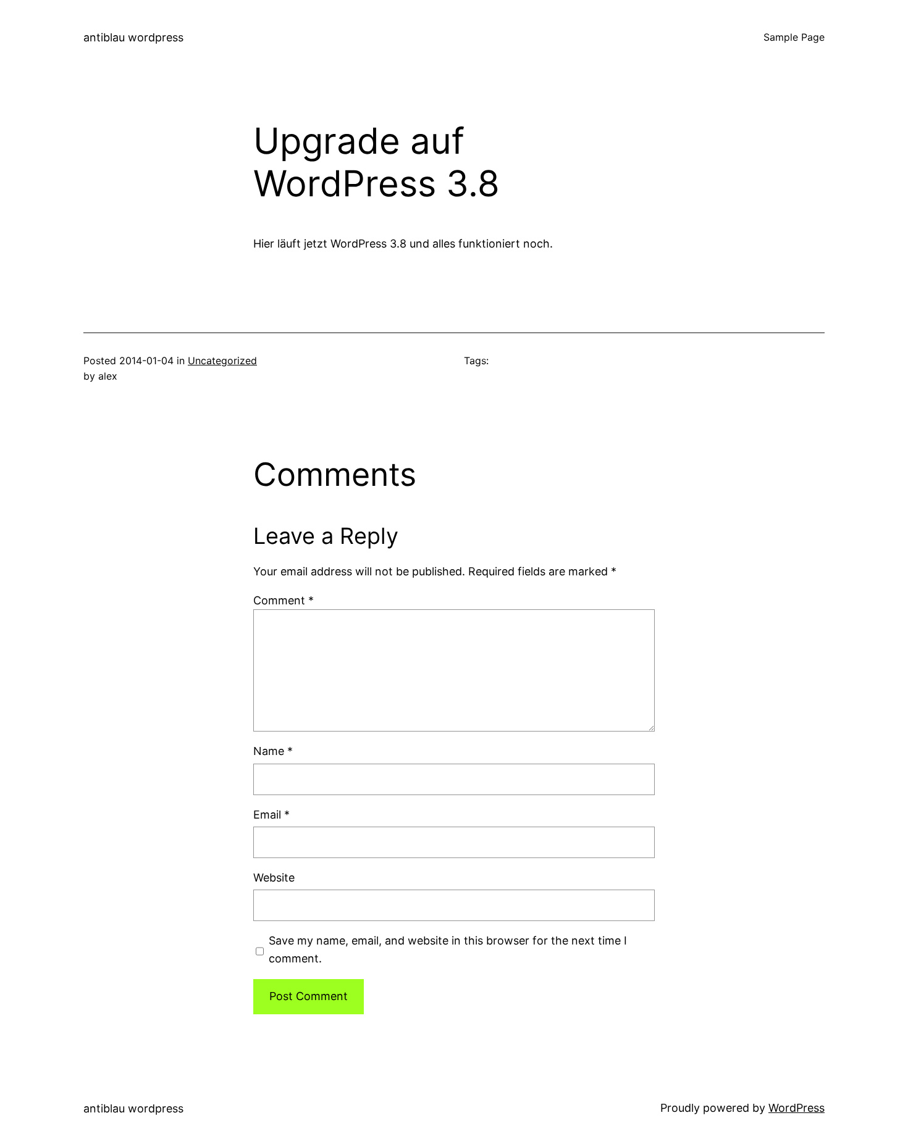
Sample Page (794, 37)
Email (271, 814)
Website (274, 877)
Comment (283, 600)
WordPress (796, 1107)
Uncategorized (222, 360)
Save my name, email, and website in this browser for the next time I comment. (448, 949)
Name (273, 751)
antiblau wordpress (133, 37)
